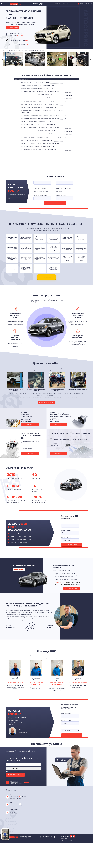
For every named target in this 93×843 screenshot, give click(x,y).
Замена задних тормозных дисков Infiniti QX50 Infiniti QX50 (36, 107)
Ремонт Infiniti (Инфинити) (9, 50)
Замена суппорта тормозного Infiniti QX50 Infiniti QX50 (35, 121)
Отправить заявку (72, 544)
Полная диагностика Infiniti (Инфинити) (57, 390)
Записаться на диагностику (46, 402)
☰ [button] (1, 4)
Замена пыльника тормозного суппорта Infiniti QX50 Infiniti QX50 (38, 115)
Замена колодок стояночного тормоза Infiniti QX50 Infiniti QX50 (37, 143)
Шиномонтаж (83, 1)
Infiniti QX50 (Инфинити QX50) (25, 50)
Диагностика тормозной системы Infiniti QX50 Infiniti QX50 (36, 88)
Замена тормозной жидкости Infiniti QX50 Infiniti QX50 (35, 124)
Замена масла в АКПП (57, 1)
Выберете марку (66, 530)
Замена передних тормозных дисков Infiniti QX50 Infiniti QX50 (37, 104)
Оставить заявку (68, 82)
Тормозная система (21, 79)
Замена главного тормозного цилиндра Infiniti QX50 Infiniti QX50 (38, 137)
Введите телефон (66, 523)
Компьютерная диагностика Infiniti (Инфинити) (36, 390)
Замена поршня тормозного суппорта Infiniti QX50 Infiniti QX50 (37, 118)
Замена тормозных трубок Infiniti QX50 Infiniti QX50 (34, 140)
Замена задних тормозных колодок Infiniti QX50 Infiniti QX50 (37, 98)
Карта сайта (64, 838)
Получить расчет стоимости (55, 203)
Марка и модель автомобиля (42, 180)
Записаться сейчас (12, 27)
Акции (20, 1)
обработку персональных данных (24, 771)
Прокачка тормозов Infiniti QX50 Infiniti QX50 (33, 82)
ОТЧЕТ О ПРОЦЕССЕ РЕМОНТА (71, 588)
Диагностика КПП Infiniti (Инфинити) (78, 389)
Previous (2, 59)
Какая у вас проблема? (40, 195)
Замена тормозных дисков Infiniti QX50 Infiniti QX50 (34, 101)
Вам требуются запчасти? (63, 188)
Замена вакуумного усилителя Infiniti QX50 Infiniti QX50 (35, 130)
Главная (8, 1)
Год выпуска (59, 180)
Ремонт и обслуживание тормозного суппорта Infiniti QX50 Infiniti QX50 (40, 110)
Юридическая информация (68, 840)
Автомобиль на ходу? (39, 188)
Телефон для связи (61, 195)
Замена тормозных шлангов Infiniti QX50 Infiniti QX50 (35, 146)
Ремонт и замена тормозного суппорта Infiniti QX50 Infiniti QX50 (38, 127)
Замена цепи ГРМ (67, 1)
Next (90, 59)
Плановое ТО (75, 1)
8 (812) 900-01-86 (65, 3)
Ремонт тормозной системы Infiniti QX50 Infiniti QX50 (35, 85)
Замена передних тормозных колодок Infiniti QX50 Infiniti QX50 (37, 91)
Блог (14, 1)
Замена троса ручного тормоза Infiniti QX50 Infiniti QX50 (36, 149)
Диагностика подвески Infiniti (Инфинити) (15, 390)
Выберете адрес (66, 537)
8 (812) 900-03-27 (88, 3)
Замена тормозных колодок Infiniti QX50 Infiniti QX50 (35, 94)
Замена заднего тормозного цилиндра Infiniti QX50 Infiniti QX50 (38, 134)
